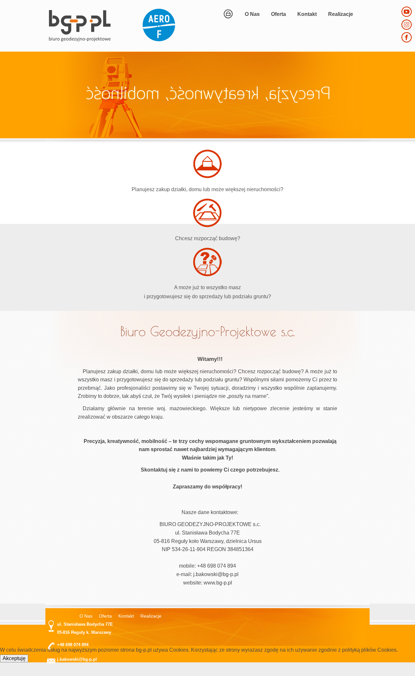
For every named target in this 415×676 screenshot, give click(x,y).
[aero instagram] (406, 28)
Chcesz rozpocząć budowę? (207, 238)
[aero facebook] (406, 40)
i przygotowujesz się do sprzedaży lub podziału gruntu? (207, 296)
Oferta (278, 14)
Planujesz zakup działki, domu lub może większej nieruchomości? (207, 189)
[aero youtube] (406, 15)
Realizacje (340, 14)
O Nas (252, 14)
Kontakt (307, 14)
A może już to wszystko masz (207, 287)
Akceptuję (14, 658)
